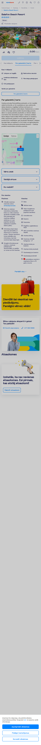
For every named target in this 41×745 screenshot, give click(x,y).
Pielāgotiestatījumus (20, 733)
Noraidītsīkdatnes (20, 739)
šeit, (25, 720)
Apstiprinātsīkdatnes (20, 727)
